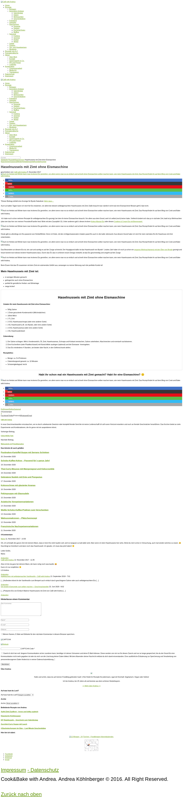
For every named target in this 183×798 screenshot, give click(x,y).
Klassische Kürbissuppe (11, 716)
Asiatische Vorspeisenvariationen (17, 502)
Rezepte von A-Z (11, 51)
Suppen (12, 45)
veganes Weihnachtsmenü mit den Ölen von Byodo (153, 250)
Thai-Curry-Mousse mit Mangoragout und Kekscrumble (27, 469)
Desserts (17, 26)
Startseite (4, 160)
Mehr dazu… (49, 201)
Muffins (16, 32)
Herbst (16, 40)
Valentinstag (18, 13)
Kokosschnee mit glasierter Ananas (18, 485)
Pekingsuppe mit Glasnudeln (15, 493)
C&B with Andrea (20, 172)
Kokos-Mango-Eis (97, 221)
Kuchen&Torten (19, 30)
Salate (11, 43)
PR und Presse (15, 63)
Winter (16, 42)
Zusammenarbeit (15, 68)
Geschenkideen (19, 19)
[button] (9, 180)
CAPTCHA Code (27, 649)
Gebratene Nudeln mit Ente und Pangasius (21, 477)
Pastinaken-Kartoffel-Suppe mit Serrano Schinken (25, 452)
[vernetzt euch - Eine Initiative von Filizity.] (91, 750)
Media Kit (12, 70)
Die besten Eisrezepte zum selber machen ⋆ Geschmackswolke (25, 587)
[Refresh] (4, 644)
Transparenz (14, 72)
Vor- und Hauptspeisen (18, 47)
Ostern (16, 15)
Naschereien (14, 24)
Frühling (17, 36)
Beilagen (12, 9)
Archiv (3, 703)
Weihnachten (19, 17)
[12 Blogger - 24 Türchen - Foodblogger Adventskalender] (91, 737)
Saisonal (12, 34)
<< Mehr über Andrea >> (91, 686)
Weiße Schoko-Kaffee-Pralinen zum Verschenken (25, 510)
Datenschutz (10, 74)
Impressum (9, 76)
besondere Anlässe (16, 11)
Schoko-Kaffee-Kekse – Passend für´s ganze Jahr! (25, 460)
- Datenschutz (43, 770)
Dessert (6, 409)
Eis (2, 409)
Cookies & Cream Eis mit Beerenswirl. (128, 221)
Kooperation (9, 66)
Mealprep (12, 49)
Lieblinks (12, 64)
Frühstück (13, 21)
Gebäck (16, 28)
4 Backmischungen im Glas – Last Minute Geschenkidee (23, 728)
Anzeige (43, 162)
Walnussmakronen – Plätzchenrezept (19, 518)
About (7, 55)
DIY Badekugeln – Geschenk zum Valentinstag (19, 720)
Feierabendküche (11, 53)
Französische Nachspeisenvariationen (19, 526)
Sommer (17, 38)
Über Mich (13, 57)
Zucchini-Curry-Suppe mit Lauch (14, 724)
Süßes (11, 409)
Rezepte (8, 7)
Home (7, 5)
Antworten (4, 558)
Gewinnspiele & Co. (16, 61)
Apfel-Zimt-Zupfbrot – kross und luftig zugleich (19, 712)
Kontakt (12, 59)
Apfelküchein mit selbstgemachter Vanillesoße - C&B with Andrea (25, 576)
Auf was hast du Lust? (9, 695)
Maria (3, 539)
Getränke (12, 22)
